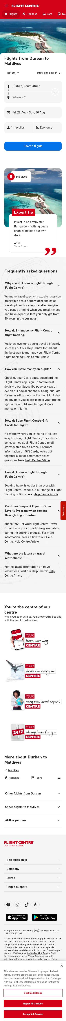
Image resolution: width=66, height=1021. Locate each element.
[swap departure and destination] (55, 92)
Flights (13, 14)
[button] (18, 127)
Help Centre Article (36, 357)
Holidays (32, 14)
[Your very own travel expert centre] (33, 701)
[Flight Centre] (25, 5)
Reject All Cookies (33, 1003)
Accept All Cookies (33, 1014)
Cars (49, 14)
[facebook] (8, 904)
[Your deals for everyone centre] (33, 671)
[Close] (62, 966)
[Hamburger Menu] (6, 5)
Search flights (33, 146)
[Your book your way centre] (33, 640)
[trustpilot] (36, 904)
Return (11, 72)
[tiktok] (26, 904)
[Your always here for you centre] (33, 732)
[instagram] (17, 904)
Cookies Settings (33, 993)
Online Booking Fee (37, 953)
